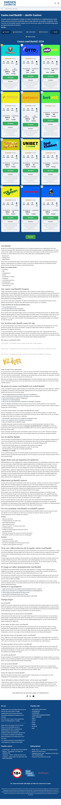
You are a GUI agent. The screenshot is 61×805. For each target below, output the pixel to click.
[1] (5, 58)
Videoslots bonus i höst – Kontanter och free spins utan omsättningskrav (45, 754)
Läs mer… (3, 27)
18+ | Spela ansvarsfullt (8, 84)
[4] (9, 58)
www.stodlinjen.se (19, 740)
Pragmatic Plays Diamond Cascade (41, 757)
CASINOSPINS (35, 713)
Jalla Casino (5, 349)
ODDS (33, 722)
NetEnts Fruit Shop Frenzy (38, 751)
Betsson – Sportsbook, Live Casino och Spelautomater (12, 752)
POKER (34, 724)
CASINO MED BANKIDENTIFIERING (41, 715)
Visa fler (30, 237)
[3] (8, 58)
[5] (10, 58)
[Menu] (58, 3)
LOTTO (34, 720)
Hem (2, 8)
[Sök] (55, 3)
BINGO (33, 719)
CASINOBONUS (36, 711)
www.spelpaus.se (10, 88)
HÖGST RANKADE (36, 717)
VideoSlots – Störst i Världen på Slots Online (14, 755)
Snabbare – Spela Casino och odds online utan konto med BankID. (14, 757)
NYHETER (34, 726)
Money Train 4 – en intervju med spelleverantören (45, 749)
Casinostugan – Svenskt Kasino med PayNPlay (14, 749)
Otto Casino (4, 343)
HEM (33, 728)
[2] (6, 58)
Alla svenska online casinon (39, 709)
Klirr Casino (4, 354)
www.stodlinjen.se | (11, 86)
